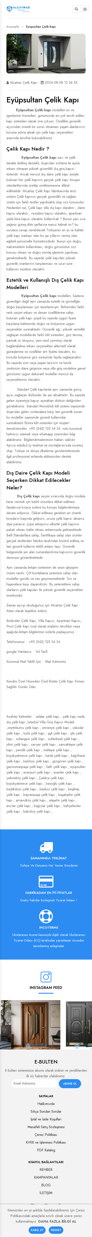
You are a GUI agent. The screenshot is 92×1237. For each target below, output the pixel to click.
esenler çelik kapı (66, 772)
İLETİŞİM (46, 1192)
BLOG (46, 1185)
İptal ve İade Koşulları (46, 1119)
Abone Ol (70, 1084)
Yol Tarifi (41, 651)
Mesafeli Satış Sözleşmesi (46, 1126)
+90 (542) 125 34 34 (44, 428)
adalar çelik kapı (47, 716)
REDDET (56, 1230)
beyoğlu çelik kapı (59, 783)
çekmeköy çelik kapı (21, 777)
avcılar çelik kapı (18, 805)
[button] (76, 9)
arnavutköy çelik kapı (31, 800)
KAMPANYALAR (46, 1177)
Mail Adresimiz (55, 661)
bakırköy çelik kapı (36, 811)
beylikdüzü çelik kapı (21, 789)
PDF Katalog (46, 1150)
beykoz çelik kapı (52, 789)
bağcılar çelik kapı (47, 805)
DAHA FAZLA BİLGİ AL (57, 1221)
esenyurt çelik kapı (36, 772)
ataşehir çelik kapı (62, 800)
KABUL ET (37, 1230)
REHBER (46, 1169)
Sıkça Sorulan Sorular (46, 1111)
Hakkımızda (46, 1103)
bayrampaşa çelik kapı (39, 794)
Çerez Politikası (46, 1134)
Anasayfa (12, 26)
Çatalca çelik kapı (51, 777)
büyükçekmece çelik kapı (24, 783)
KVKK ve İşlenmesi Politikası (46, 1142)
